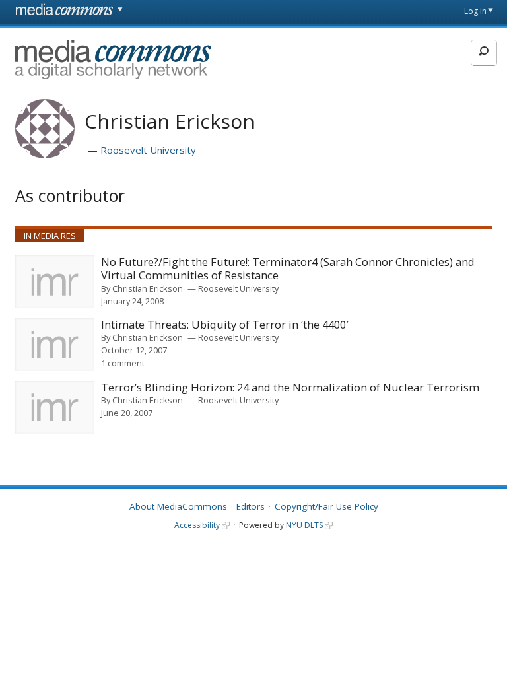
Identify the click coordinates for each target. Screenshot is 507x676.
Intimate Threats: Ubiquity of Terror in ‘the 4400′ (225, 325)
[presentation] (54, 281)
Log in (475, 11)
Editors (250, 506)
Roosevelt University (148, 149)
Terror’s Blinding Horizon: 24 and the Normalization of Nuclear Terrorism (290, 388)
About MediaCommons (178, 506)
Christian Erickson (147, 288)
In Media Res (50, 236)
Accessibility (197, 525)
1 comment (123, 363)
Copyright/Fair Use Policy (326, 506)
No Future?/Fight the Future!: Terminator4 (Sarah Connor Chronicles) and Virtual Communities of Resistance (288, 269)
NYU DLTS (304, 525)
